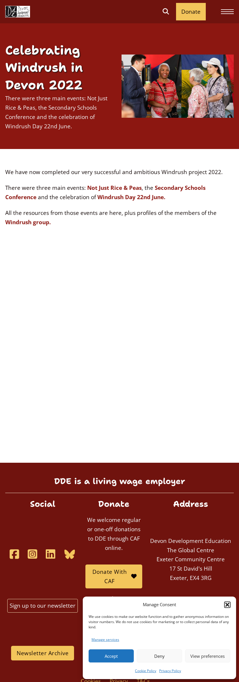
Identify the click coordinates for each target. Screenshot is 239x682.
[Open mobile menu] (227, 11)
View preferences (207, 656)
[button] (227, 605)
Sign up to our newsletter (42, 605)
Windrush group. (28, 222)
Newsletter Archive (42, 653)
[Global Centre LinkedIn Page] (50, 554)
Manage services (105, 639)
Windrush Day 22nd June (130, 197)
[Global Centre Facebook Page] (14, 554)
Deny (159, 656)
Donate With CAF (109, 576)
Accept (111, 656)
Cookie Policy (145, 670)
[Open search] (166, 11)
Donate (191, 11)
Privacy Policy (170, 670)
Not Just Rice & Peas (114, 187)
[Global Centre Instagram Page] (32, 554)
